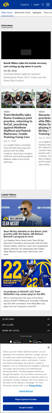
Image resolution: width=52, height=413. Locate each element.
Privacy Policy (12, 385)
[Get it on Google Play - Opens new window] (35, 339)
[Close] (48, 347)
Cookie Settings (26, 391)
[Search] (43, 5)
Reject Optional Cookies (26, 399)
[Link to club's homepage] (5, 3)
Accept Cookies (26, 407)
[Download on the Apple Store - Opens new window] (15, 338)
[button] (26, 52)
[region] (26, 378)
